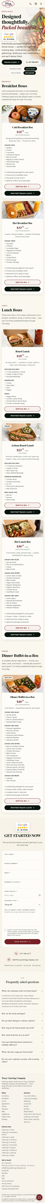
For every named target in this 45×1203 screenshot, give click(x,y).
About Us (27, 1122)
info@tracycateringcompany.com (14, 1168)
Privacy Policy (6, 1183)
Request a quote (10, 62)
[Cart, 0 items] (36, 4)
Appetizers (6, 1104)
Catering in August (9, 1147)
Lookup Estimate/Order (10, 1189)
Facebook (5, 1170)
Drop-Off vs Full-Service (32, 1114)
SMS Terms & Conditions (11, 1186)
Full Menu (5, 1096)
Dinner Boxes (16, 73)
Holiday (4, 1119)
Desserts (5, 1109)
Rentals (26, 1109)
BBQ (3, 1111)
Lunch (4, 1101)
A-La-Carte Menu (30, 1096)
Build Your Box (21, 186)
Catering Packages (30, 1098)
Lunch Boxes (30, 69)
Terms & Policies (8, 1181)
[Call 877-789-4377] (30, 4)
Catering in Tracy (8, 1130)
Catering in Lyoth (8, 1137)
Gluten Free (6, 1117)
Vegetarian (6, 1114)
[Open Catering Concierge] (39, 1197)
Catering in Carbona (9, 1140)
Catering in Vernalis (9, 1142)
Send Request (21, 942)
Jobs (3, 1176)
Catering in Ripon (8, 1155)
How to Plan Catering (31, 1119)
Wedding (27, 1101)
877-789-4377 (33, 62)
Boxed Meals (28, 1111)
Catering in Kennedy (9, 1145)
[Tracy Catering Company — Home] (8, 3)
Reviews (5, 1173)
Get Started (29, 73)
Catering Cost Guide (31, 1117)
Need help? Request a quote (21, 193)
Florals (26, 1106)
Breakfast (5, 1098)
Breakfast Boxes (15, 69)
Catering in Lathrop (9, 1153)
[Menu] (41, 4)
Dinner (4, 1106)
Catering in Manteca (9, 1150)
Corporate (27, 1104)
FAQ (3, 1178)
